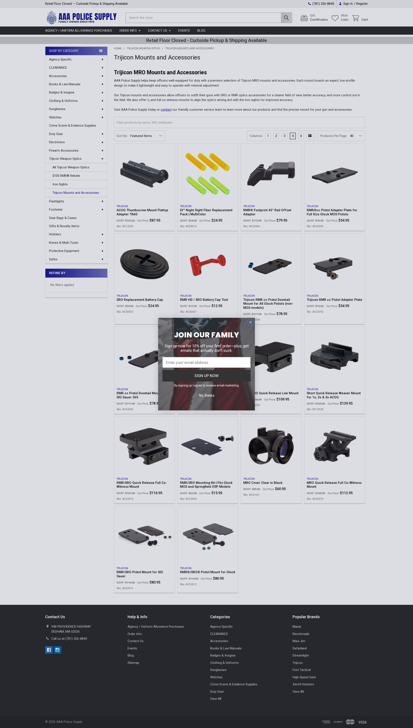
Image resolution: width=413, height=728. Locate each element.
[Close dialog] (250, 322)
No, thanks (206, 395)
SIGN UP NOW (206, 375)
